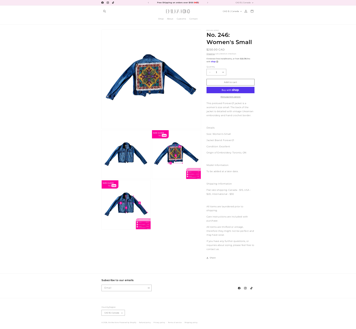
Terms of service (175, 322)
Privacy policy (159, 322)
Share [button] (213, 257)
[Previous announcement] (148, 2)
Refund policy (145, 322)
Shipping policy (191, 322)
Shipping (211, 54)
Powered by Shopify (127, 323)
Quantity (211, 67)
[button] (105, 11)
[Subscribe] (148, 288)
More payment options (231, 97)
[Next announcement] (208, 2)
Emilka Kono (113, 323)
